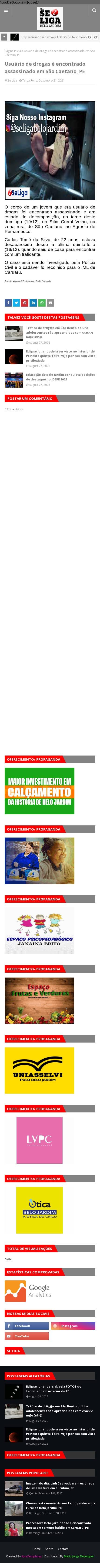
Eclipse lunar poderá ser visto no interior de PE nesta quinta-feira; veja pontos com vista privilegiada (60, 356)
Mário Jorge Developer (79, 1556)
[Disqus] (50, 576)
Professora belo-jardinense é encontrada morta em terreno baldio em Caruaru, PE (58, 1525)
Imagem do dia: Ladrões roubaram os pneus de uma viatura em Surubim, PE (60, 1485)
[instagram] (73, 1326)
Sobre (49, 1549)
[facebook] (27, 1326)
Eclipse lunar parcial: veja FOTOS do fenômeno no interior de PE (53, 1388)
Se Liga (12, 80)
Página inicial (13, 51)
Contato (63, 1549)
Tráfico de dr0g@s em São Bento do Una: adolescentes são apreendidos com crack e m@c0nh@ (59, 332)
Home (37, 1549)
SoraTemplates (31, 1556)
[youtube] (27, 1336)
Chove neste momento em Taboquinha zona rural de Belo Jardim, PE (60, 1505)
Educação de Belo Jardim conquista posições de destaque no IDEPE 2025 (60, 377)
